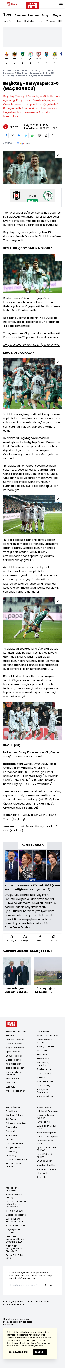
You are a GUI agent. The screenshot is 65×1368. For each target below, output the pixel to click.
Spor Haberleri (13, 1051)
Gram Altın (11, 1127)
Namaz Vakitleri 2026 (47, 1035)
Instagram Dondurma (42, 1091)
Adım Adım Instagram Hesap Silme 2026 (15, 1248)
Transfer (7, 21)
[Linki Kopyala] (52, 135)
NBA (60, 21)
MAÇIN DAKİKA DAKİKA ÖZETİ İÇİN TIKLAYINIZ (31, 345)
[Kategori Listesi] (61, 4)
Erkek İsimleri (43, 1173)
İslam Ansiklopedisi (46, 1132)
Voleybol (50, 21)
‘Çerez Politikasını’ (39, 1343)
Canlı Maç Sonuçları (16, 1159)
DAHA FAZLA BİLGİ (18, 1351)
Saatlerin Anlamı (14, 1115)
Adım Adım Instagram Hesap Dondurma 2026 (15, 1239)
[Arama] (4, 4)
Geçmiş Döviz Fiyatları (13, 1231)
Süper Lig (36, 70)
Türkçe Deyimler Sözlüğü (14, 1196)
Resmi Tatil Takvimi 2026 (16, 1256)
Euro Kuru (10, 1086)
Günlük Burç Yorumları (43, 1064)
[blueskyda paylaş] (19, 135)
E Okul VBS (42, 1054)
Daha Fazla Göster (17, 927)
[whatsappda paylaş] (32, 135)
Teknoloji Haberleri (15, 1067)
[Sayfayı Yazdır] (46, 135)
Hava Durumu (44, 1073)
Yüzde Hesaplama (15, 1225)
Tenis (40, 21)
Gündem (20, 15)
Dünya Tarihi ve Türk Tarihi (47, 1127)
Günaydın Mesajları (16, 1123)
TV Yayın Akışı (43, 1085)
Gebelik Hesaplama (16, 1214)
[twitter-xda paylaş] (12, 135)
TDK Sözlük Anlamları (47, 1111)
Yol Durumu (42, 1077)
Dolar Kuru (11, 1082)
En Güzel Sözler (44, 1160)
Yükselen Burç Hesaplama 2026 (15, 1220)
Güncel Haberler (14, 1043)
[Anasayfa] (11, 1024)
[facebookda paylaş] (6, 135)
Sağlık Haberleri (14, 1059)
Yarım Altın (11, 1135)
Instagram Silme (45, 1096)
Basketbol (29, 21)
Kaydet (49, 1285)
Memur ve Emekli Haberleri (14, 1073)
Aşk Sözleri (11, 1119)
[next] (60, 976)
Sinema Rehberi (45, 1081)
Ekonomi (33, 15)
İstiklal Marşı (43, 1050)
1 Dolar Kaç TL (13, 1151)
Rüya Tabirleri (44, 1121)
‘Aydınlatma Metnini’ (17, 1345)
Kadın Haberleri (13, 1063)
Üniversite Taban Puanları (45, 1116)
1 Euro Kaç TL (12, 1155)
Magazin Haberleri (15, 1047)
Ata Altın (10, 1139)
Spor (7, 14)
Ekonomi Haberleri (15, 1039)
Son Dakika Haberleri (16, 1031)
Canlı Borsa (43, 1031)
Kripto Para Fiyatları (15, 1090)
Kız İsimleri (42, 1177)
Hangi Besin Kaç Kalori (45, 1142)
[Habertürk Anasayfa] (32, 4)
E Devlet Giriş (43, 1058)
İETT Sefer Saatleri (15, 1210)
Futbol (18, 21)
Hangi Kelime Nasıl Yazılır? (46, 1155)
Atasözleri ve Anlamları (12, 1189)
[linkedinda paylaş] (26, 135)
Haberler (7, 70)
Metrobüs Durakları (46, 1164)
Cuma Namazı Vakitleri (44, 1041)
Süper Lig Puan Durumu (13, 1165)
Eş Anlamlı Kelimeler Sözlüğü (47, 1149)
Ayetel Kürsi (11, 1111)
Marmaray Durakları (47, 1169)
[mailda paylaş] (39, 135)
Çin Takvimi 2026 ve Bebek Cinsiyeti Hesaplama (16, 1204)
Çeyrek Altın (12, 1131)
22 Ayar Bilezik (13, 1147)
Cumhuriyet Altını (14, 1143)
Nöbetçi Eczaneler (46, 1046)
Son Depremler (44, 1069)
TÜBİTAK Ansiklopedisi (48, 1136)
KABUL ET (40, 1351)
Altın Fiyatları (12, 1078)
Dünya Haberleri (14, 1055)
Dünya (46, 15)
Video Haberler (44, 1107)
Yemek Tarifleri (13, 1107)
